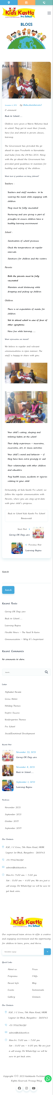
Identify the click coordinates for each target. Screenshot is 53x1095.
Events (11, 989)
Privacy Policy (35, 1080)
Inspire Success (12, 712)
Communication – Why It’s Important (24, 639)
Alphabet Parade (13, 691)
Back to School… (13, 116)
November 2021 (13, 807)
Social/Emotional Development (20, 733)
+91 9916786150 (15, 859)
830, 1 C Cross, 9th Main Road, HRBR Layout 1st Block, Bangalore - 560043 (25, 850)
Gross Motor (11, 698)
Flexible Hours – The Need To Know (22, 632)
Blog (34, 983)
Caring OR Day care (19, 534)
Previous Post (35, 544)
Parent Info (13, 983)
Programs (13, 976)
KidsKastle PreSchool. (35, 1076)
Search (5, 571)
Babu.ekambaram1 (32, 104)
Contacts (36, 996)
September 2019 (13, 828)
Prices (35, 969)
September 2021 (13, 814)
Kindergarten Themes (15, 719)
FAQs (35, 976)
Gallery (11, 996)
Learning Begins (34, 550)
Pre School (10, 726)
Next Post (22, 529)
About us (12, 969)
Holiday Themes (13, 705)
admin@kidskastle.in (16, 867)
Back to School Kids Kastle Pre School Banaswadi (26, 516)
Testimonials (38, 989)
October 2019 (12, 821)
